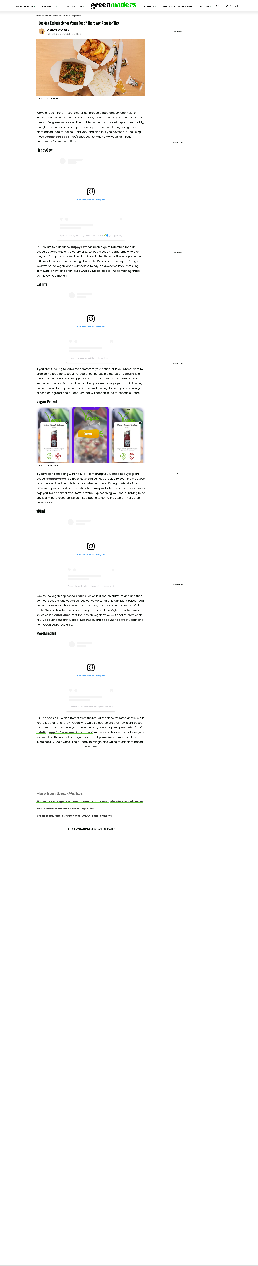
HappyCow (79, 247)
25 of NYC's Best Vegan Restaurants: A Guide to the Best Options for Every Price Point (89, 801)
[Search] (217, 5)
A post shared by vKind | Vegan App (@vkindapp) (91, 586)
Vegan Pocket (56, 478)
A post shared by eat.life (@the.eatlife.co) (90, 358)
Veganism (76, 15)
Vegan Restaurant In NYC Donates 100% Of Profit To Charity (74, 816)
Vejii (114, 610)
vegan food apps (57, 136)
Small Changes (53, 15)
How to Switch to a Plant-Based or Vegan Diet (65, 808)
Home (39, 15)
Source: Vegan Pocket (48, 465)
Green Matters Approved (177, 6)
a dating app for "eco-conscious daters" (64, 732)
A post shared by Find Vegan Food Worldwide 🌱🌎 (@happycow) (91, 235)
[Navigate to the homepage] (113, 5)
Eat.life (130, 374)
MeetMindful (129, 727)
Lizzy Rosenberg (59, 29)
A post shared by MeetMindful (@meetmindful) (91, 706)
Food (65, 15)
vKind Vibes (62, 615)
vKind (82, 596)
